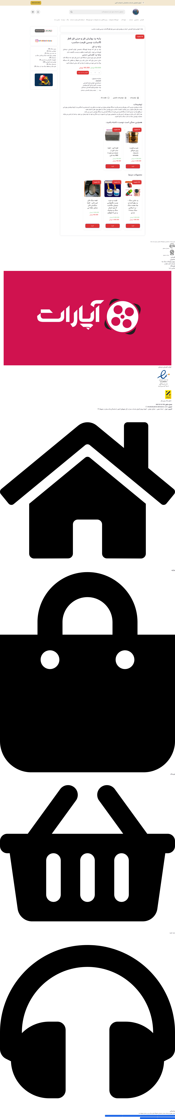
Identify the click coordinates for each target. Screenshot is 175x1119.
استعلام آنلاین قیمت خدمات (77, 20)
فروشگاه (172, 774)
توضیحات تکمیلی (118, 98)
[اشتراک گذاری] (131, 1116)
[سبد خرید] (87, 931)
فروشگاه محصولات (113, 20)
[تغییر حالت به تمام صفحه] (149, 1116)
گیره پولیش (86, 85)
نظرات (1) (104, 98)
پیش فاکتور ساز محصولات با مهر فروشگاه (96, 20)
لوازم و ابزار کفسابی (133, 29)
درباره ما (63, 20)
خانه (142, 29)
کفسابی (142, 20)
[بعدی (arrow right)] (149, 1118)
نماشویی (136, 20)
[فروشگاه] (87, 772)
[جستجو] (71, 12)
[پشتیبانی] (87, 1109)
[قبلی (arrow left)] (166, 1118)
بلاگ (67, 20)
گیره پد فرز (93, 85)
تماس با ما (57, 20)
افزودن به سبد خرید (83, 73)
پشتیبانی (172, 1111)
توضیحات (133, 98)
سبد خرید (172, 933)
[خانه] (87, 568)
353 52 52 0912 (36, 3)
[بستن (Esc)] (113, 1116)
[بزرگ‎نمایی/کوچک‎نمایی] (166, 1116)
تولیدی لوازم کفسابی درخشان (89, 87)
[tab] (134, 98)
